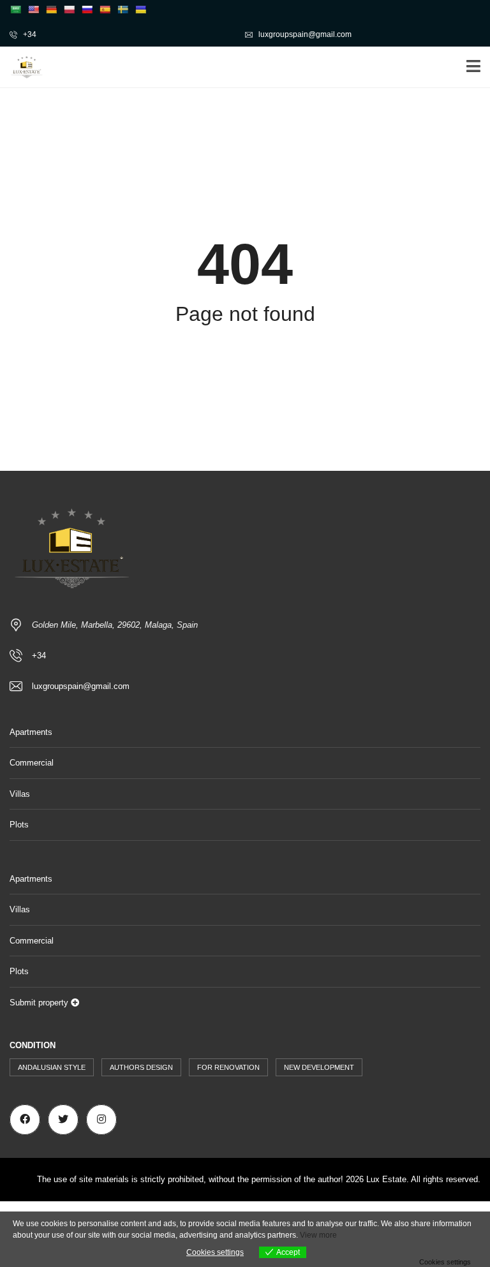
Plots (19, 824)
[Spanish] (104, 9)
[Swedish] (122, 9)
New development (319, 1067)
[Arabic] (15, 9)
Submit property (40, 1002)
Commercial (32, 762)
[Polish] (69, 9)
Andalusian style (51, 1067)
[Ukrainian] (140, 9)
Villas (20, 794)
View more (318, 1235)
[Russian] (87, 9)
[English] (33, 9)
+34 (28, 34)
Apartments (31, 732)
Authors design (141, 1067)
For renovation (228, 1067)
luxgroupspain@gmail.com (304, 34)
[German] (51, 9)
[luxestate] (22, 67)
